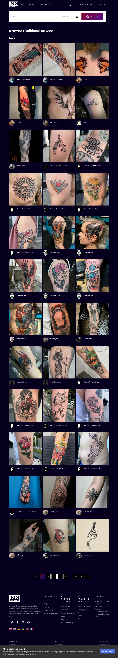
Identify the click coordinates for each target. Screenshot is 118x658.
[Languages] (70, 4)
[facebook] (17, 622)
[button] (70, 4)
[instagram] (23, 622)
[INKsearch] (14, 4)
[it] (31, 629)
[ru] (27, 629)
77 (76, 577)
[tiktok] (12, 622)
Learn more (33, 654)
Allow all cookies (107, 651)
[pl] (10, 629)
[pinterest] (28, 622)
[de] (19, 629)
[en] (14, 629)
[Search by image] (77, 16)
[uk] (23, 629)
